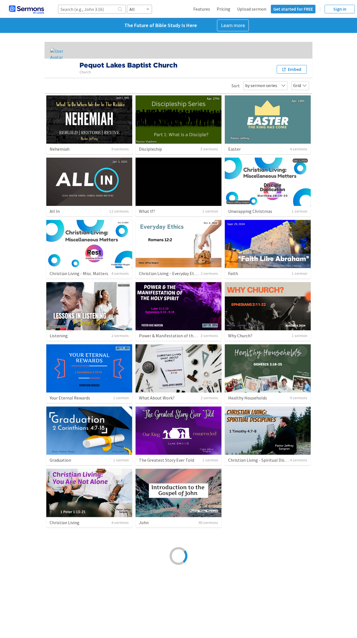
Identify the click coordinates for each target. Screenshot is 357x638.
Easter (234, 149)
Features (201, 9)
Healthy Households (247, 398)
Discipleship (150, 149)
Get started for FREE (293, 9)
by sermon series (261, 85)
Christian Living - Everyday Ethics (170, 273)
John (144, 522)
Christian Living (64, 522)
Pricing (223, 9)
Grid (297, 85)
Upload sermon (251, 9)
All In (55, 211)
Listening (59, 335)
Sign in (339, 9)
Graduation (60, 460)
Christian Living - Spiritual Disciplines (263, 460)
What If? (147, 211)
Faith (233, 273)
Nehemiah (59, 149)
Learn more (233, 25)
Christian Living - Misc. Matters (79, 273)
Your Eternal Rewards (70, 398)
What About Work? (157, 398)
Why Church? (240, 335)
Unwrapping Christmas (250, 211)
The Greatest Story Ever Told (166, 460)
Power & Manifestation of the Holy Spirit (178, 335)
